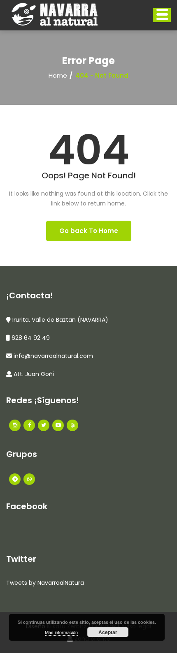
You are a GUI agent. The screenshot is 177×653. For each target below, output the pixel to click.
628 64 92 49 (31, 338)
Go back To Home (88, 230)
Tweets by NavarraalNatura (45, 583)
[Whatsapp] (29, 479)
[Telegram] (15, 479)
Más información (61, 632)
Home (58, 75)
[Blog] (72, 425)
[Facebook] (15, 425)
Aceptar (107, 632)
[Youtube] (58, 425)
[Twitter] (43, 425)
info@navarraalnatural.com (53, 356)
